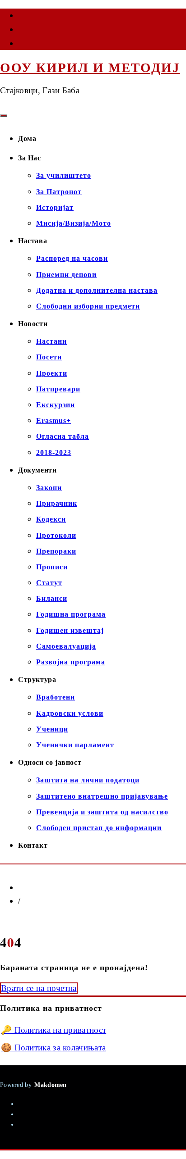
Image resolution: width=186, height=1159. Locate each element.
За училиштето (63, 175)
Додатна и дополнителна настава (97, 290)
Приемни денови (66, 274)
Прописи (52, 567)
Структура (37, 679)
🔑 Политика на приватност (53, 1030)
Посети (49, 357)
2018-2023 (53, 452)
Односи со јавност (49, 762)
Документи (37, 470)
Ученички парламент (75, 745)
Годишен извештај (70, 630)
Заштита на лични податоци (88, 780)
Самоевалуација (66, 646)
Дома (27, 138)
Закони (49, 487)
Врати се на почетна (39, 988)
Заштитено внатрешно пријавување (102, 796)
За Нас (29, 158)
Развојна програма (70, 662)
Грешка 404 (42, 900)
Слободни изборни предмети (88, 306)
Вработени (55, 697)
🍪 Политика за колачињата (53, 1047)
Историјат (55, 207)
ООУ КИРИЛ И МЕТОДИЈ (90, 67)
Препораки (56, 551)
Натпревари (58, 389)
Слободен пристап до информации (99, 828)
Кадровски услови (69, 713)
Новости (32, 323)
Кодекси (51, 519)
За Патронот (59, 191)
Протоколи (56, 535)
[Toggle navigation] (3, 115)
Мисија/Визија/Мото (73, 223)
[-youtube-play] (19, 31)
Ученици (52, 729)
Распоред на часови (72, 258)
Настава (32, 241)
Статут (49, 582)
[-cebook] (19, 17)
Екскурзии (55, 405)
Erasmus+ (53, 420)
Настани (51, 341)
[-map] (19, 45)
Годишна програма (71, 614)
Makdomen (50, 1084)
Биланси (51, 598)
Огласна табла (62, 436)
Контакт (32, 845)
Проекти (51, 373)
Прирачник (56, 503)
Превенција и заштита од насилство (102, 812)
